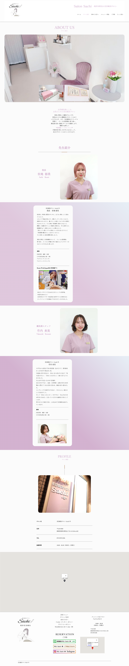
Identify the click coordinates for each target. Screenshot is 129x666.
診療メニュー (64, 614)
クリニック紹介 (64, 617)
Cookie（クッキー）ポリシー (64, 622)
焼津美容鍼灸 (25, 625)
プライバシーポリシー (64, 624)
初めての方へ (64, 619)
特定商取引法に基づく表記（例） (64, 626)
